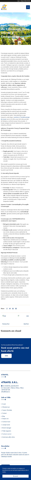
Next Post (26, 324)
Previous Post (5, 324)
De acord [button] (15, 476)
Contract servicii (6, 434)
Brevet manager (6, 428)
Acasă (4, 404)
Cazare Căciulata (7, 410)
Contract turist (6, 422)
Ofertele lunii (6, 407)
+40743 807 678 (5, 390)
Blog (3, 416)
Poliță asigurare (6, 431)
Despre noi (5, 418)
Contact (4, 413)
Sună (6, 356)
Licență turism (6, 425)
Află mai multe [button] (10, 472)
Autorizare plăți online (8, 437)
